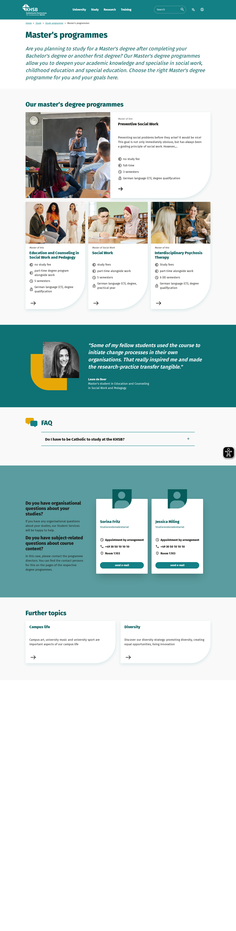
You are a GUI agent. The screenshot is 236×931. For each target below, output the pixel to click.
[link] (55, 255)
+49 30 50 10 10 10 (117, 546)
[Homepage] (34, 10)
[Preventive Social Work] (160, 189)
